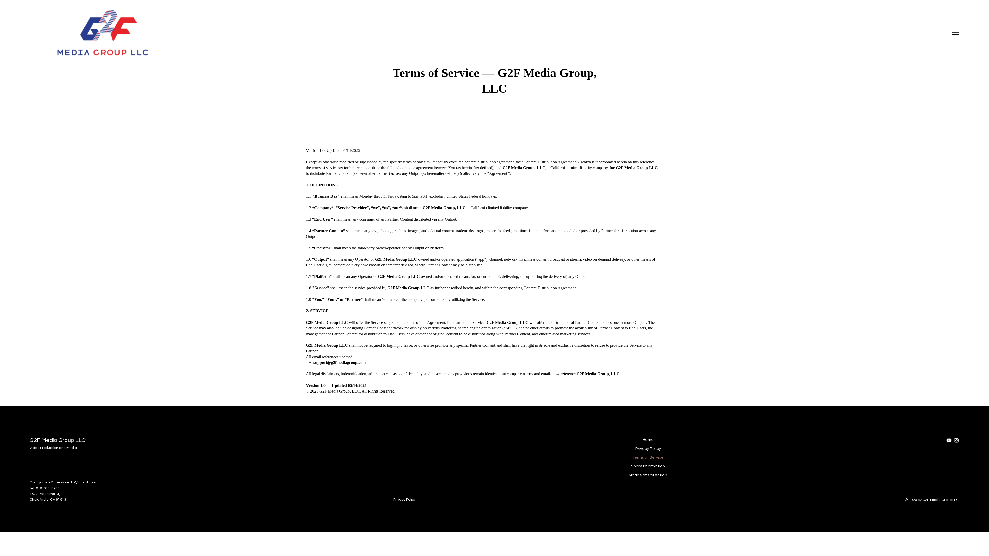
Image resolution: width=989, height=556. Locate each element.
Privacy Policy (648, 449)
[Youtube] (949, 440)
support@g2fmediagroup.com (339, 362)
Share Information (648, 466)
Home (648, 440)
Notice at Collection (648, 475)
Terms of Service (648, 457)
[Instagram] (956, 440)
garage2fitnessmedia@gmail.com (67, 482)
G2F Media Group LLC (58, 440)
